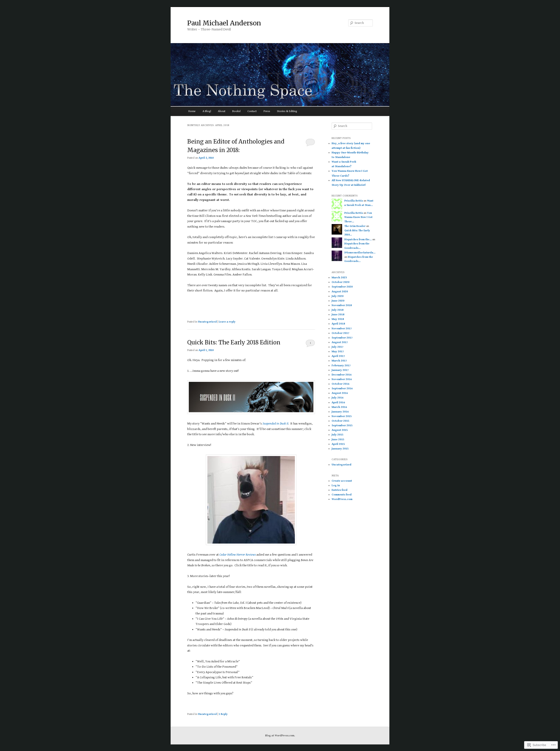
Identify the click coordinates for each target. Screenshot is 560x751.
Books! (236, 111)
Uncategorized (207, 321)
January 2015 (340, 448)
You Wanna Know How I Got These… (358, 217)
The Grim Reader (355, 226)
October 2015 (340, 421)
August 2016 (340, 393)
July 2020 (337, 296)
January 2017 (340, 370)
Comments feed (342, 494)
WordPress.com (342, 499)
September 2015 (342, 425)
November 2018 (342, 305)
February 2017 (341, 365)
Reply (223, 714)
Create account (342, 481)
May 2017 (338, 351)
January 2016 (340, 411)
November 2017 (342, 328)
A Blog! (207, 111)
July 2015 (337, 434)
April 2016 (338, 402)
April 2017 (338, 356)
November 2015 (342, 416)
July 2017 (337, 347)
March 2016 (339, 407)
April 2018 (338, 323)
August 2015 (340, 430)
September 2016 (342, 388)
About (221, 111)
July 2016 (337, 397)
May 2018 (338, 319)
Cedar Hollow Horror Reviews (237, 554)
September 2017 (342, 337)
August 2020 (340, 291)
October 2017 (340, 333)
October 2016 (340, 384)
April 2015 (338, 444)
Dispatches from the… (358, 239)
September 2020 (342, 286)
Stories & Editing (287, 111)
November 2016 (342, 379)
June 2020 (338, 300)
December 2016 (342, 374)
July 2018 (337, 310)
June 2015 (338, 439)
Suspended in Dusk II (275, 423)
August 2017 (340, 342)
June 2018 (338, 314)
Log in (336, 485)
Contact (252, 111)
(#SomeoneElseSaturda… (359, 252)
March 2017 (339, 360)
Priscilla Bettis (353, 200)
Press (267, 111)
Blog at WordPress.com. (280, 735)
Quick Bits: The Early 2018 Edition (233, 342)
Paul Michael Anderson (224, 23)
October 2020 (340, 282)
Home (192, 111)
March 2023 (339, 277)
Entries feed (339, 490)
